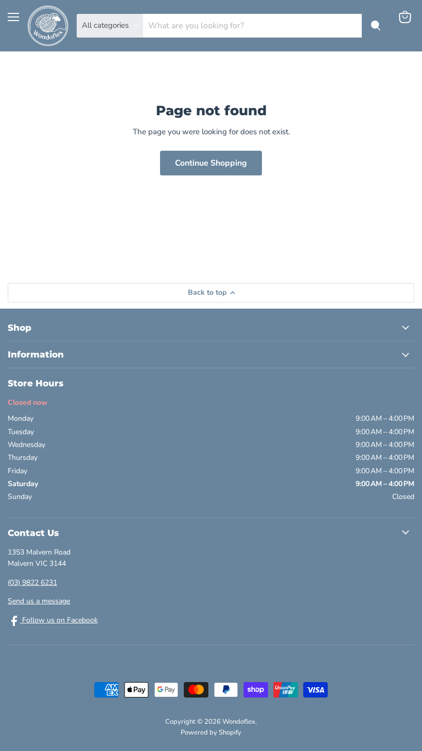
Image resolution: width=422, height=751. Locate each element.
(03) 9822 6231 (32, 582)
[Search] (376, 26)
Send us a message (39, 601)
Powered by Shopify (211, 732)
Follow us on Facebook (59, 620)
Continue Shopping (211, 163)
